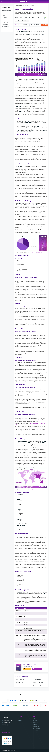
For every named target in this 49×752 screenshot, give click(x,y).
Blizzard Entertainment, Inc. (22, 574)
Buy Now (26, 668)
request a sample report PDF (38, 76)
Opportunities (4, 17)
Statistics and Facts (36, 726)
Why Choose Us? (35, 730)
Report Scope (4, 29)
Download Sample (37, 668)
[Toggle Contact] (47, 1)
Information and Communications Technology (26, 5)
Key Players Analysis (5, 26)
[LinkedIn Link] (7, 725)
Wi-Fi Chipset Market (36, 679)
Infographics (35, 724)
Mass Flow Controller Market (37, 682)
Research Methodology (37, 728)
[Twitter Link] (5, 725)
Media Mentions (35, 722)
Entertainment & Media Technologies (21, 6)
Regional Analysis (5, 24)
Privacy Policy (20, 725)
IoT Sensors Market (19, 682)
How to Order (20, 720)
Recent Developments (6, 28)
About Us (34, 718)
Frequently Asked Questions (22, 729)
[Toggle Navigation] (2, 1)
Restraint (3, 15)
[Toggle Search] (45, 1)
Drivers (3, 13)
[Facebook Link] (3, 725)
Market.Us (6, 750)
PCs (17, 296)
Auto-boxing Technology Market (22, 685)
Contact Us (19, 718)
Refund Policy (20, 727)
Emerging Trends (5, 22)
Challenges (4, 19)
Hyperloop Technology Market (38, 685)
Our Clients (35, 720)
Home (16, 5)
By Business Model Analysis (6, 10)
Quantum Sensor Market (20, 679)
